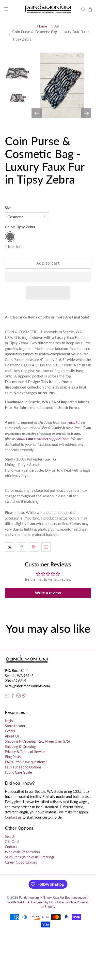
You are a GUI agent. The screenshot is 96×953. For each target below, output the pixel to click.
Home (42, 26)
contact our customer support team (42, 438)
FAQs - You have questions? (26, 762)
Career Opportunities (21, 862)
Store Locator (15, 726)
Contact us (13, 817)
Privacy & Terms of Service (25, 752)
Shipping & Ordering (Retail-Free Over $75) (37, 741)
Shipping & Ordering (20, 746)
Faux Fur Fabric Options (23, 767)
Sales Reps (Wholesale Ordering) (29, 857)
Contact (11, 847)
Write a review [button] (48, 592)
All (56, 26)
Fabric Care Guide (18, 772)
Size (8, 207)
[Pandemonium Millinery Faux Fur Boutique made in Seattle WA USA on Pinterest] (24, 696)
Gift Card (12, 841)
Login (9, 721)
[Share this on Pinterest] (33, 547)
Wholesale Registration (22, 852)
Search (10, 836)
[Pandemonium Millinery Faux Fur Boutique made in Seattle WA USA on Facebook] (13, 696)
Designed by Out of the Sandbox (53, 902)
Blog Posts (13, 757)
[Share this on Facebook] (21, 547)
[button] (48, 277)
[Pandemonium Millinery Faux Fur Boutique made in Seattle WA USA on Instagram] (18, 696)
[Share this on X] (9, 547)
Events (10, 731)
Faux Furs (74, 422)
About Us (12, 736)
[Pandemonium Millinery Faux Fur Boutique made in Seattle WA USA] (48, 9)
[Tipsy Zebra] (10, 236)
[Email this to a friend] (46, 547)
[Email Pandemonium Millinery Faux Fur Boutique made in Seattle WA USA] (7, 696)
